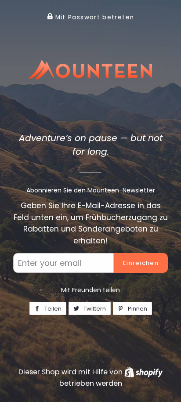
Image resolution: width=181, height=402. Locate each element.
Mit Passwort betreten (93, 17)
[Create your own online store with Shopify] (143, 372)
